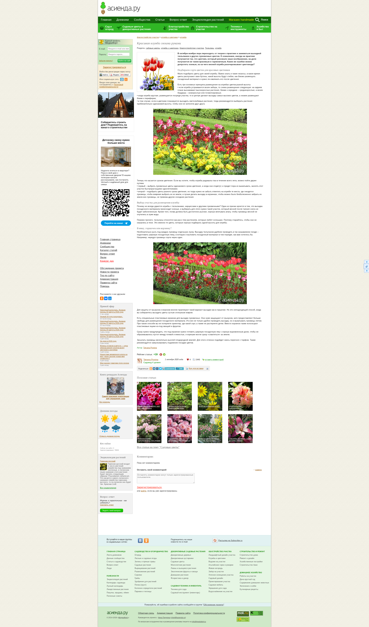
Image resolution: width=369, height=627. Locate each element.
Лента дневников (114, 555)
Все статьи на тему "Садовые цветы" (158, 447)
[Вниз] (366, 271)
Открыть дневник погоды (109, 436)
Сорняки (138, 575)
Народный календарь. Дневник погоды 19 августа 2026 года (112, 336)
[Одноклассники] (101, 298)
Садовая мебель (216, 585)
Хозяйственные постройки (251, 561)
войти (143, 491)
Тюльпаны (209, 48)
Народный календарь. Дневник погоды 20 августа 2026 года (112, 329)
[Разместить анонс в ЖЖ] (180, 368)
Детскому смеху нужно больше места (116, 141)
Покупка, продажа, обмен (118, 593)
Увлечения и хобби (248, 586)
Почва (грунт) (140, 585)
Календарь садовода (116, 583)
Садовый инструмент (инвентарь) (185, 593)
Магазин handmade (241, 19)
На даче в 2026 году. (108, 341)
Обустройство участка (220, 552)
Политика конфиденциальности (209, 613)
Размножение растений (145, 571)
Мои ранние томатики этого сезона (114, 363)
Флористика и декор (179, 578)
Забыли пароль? (106, 61)
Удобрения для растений (145, 581)
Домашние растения (179, 575)
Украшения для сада (218, 588)
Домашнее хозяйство (251, 573)
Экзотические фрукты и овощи (184, 571)
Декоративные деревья (181, 555)
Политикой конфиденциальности (111, 86)
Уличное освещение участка (221, 575)
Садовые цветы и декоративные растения (137, 27)
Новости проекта (109, 272)
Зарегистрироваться (149, 487)
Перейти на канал (114, 223)
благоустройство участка (148, 37)
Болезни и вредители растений (148, 588)
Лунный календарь (115, 586)
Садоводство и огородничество (151, 552)
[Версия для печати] (207, 369)
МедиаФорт (123, 618)
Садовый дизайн (216, 578)
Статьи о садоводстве (116, 561)
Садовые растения (143, 565)
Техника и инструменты (238, 27)
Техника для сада (178, 589)
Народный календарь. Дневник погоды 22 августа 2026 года (112, 311)
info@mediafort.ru (199, 622)
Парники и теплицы (143, 591)
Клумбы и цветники (217, 558)
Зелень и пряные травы (145, 561)
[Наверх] (366, 262)
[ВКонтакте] (106, 298)
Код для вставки (196, 368)
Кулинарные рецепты (249, 589)
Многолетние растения (181, 565)
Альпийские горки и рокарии (221, 565)
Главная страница (110, 239)
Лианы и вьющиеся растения (183, 568)
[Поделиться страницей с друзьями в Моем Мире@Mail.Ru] (157, 368)
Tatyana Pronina (150, 348)
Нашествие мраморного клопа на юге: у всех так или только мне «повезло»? (113, 356)
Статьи (160, 19)
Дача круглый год (247, 579)
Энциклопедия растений (208, 19)
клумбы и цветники (169, 37)
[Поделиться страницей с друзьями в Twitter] (160, 368)
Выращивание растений (145, 568)
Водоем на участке (217, 561)
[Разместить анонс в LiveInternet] (168, 368)
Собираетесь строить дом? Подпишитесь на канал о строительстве (114, 125)
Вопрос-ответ (178, 19)
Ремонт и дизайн (247, 558)
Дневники (122, 19)
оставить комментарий (214, 360)
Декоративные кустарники (182, 558)
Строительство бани (248, 565)
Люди (103, 257)
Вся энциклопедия (108, 488)
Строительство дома (249, 555)
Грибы (137, 578)
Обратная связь (146, 613)
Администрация (109, 279)
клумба (183, 37)
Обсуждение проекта (112, 268)
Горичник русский (107, 461)
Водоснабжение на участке (220, 591)
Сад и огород (109, 27)
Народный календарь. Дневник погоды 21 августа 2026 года (112, 322)
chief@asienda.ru (178, 618)
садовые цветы (153, 48)
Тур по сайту (107, 275)
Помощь (104, 286)
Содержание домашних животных (254, 583)
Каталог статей (108, 250)
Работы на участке (248, 576)
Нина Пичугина (164, 618)
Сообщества (142, 19)
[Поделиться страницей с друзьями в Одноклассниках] (151, 368)
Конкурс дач (107, 261)
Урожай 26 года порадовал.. (111, 317)
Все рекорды (104, 402)
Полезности (113, 576)
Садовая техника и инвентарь (186, 586)
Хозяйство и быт (263, 27)
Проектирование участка (219, 581)
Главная (106, 19)
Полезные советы (114, 596)
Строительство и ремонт (252, 552)
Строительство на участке (206, 27)
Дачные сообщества (115, 558)
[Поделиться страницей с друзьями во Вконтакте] (154, 368)
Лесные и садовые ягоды (146, 558)
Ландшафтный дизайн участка (222, 555)
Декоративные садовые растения (188, 552)
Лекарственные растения (118, 589)
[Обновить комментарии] (366, 266)
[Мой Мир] (110, 298)
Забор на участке (216, 571)
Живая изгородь (216, 568)
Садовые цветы (177, 561)
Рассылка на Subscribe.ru (230, 540)
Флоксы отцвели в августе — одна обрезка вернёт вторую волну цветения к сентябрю (114, 348)
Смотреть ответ (107, 505)
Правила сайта (108, 282)
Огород (138, 555)
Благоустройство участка (179, 27)
